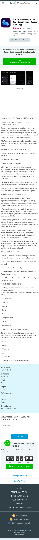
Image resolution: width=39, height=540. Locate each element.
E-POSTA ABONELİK (19, 496)
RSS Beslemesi (21, 515)
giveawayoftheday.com (24, 530)
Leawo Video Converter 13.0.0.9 (23, 444)
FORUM (19, 504)
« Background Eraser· (19, 476)
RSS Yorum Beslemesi (21, 519)
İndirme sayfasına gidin (19, 466)
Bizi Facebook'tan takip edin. (21, 523)
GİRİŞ (19, 488)
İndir (19, 61)
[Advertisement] (19, 12)
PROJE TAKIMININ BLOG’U (19, 507)
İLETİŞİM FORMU (19, 500)
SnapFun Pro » (19, 481)
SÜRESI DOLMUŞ (19, 40)
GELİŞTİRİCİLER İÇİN (19, 492)
